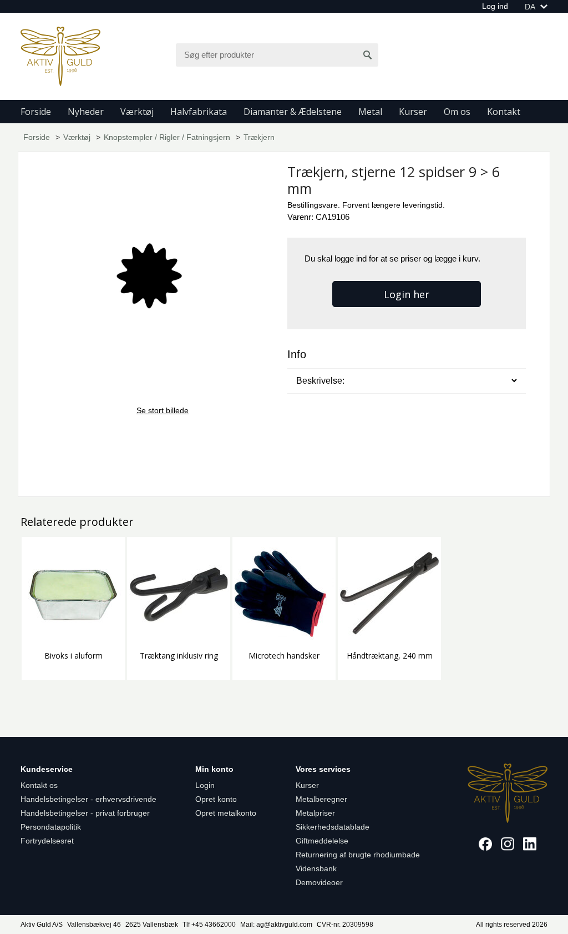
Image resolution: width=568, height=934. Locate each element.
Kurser (413, 112)
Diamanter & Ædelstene (293, 112)
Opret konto (216, 799)
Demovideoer (319, 882)
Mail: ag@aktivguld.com (276, 924)
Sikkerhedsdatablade (332, 826)
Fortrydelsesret (47, 840)
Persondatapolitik (51, 826)
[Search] (367, 55)
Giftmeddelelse (322, 840)
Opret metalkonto (225, 813)
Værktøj (137, 112)
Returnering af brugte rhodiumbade (358, 854)
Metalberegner (321, 799)
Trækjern (259, 137)
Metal (370, 112)
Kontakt (503, 112)
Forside (36, 112)
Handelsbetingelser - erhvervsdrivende (88, 799)
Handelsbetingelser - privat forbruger (85, 813)
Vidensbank (316, 868)
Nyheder (86, 112)
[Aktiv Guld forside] (60, 55)
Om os (457, 112)
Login (205, 785)
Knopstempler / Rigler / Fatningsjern (167, 137)
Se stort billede (162, 410)
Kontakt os (39, 785)
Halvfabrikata (198, 112)
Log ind (495, 6)
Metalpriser (315, 813)
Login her (406, 294)
